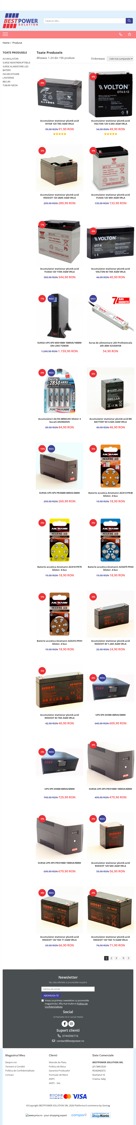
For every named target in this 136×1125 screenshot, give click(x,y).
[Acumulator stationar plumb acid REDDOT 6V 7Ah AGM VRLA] (59, 688)
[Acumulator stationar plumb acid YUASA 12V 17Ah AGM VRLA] (59, 242)
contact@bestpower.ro (70, 1041)
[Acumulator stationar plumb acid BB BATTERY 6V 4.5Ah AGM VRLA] (110, 391)
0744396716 (70, 1036)
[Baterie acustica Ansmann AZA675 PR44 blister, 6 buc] (110, 540)
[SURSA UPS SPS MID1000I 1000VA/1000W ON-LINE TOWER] (59, 316)
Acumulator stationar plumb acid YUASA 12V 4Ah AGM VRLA (110, 196)
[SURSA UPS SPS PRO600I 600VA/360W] (59, 466)
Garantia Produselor (59, 1070)
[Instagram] (71, 1024)
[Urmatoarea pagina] (128, 958)
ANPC (52, 1078)
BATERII (7, 70)
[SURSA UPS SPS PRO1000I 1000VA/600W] (110, 762)
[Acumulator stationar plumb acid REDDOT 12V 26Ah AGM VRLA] (59, 168)
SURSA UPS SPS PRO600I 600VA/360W (59, 492)
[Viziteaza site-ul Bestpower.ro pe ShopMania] (100, 1115)
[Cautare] (129, 21)
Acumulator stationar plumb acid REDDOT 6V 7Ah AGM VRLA (59, 716)
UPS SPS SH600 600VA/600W (59, 788)
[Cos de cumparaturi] (129, 34)
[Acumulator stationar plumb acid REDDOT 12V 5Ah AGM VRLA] (110, 836)
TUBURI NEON (10, 85)
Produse (17, 42)
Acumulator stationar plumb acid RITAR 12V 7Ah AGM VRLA (59, 122)
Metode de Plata (57, 1062)
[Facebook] (65, 1024)
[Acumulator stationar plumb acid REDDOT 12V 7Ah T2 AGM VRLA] (110, 910)
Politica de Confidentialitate (19, 1070)
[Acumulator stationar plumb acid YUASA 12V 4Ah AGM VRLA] (110, 168)
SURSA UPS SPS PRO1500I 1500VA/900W (59, 862)
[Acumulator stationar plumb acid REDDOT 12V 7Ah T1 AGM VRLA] (59, 910)
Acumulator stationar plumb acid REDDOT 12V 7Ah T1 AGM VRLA (59, 938)
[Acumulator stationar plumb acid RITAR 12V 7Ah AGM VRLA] (59, 93)
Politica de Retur (57, 1066)
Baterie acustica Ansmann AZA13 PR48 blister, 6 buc (110, 494)
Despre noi (11, 1062)
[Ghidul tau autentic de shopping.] (79, 1115)
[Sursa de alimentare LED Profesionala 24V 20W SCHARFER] (110, 316)
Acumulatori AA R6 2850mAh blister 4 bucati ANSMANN (59, 420)
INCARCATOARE (11, 74)
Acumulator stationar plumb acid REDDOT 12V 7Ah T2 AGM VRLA (110, 938)
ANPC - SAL (55, 1083)
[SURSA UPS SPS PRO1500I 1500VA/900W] (59, 836)
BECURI (6, 81)
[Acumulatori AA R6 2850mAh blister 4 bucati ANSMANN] (59, 391)
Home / (7, 42)
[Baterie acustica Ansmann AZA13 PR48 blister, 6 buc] (110, 466)
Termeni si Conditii (15, 1066)
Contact (9, 1074)
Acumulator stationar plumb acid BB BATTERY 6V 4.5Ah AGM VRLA (110, 420)
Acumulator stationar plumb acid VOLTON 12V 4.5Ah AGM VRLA (110, 122)
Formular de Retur (58, 1074)
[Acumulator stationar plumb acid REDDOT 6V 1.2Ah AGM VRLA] (110, 614)
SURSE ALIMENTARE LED (15, 66)
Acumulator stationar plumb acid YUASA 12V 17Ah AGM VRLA (59, 270)
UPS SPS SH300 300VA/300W (110, 714)
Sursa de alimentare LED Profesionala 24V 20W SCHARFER (110, 344)
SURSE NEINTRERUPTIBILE (16, 62)
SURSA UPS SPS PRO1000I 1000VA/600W (110, 788)
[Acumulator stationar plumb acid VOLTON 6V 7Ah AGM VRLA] (110, 242)
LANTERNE (8, 77)
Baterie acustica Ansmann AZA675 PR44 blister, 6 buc (110, 568)
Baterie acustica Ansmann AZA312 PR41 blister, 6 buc (59, 642)
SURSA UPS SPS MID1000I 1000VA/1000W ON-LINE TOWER (59, 344)
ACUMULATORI (11, 58)
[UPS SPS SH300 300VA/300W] (110, 688)
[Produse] (6, 35)
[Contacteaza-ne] (121, 34)
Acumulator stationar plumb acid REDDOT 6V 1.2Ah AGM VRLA (110, 642)
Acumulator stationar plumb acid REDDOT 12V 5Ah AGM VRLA (110, 864)
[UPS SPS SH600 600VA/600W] (59, 762)
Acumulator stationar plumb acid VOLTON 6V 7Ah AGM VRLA (110, 270)
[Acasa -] (20, 20)
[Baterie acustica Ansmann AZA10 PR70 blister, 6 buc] (59, 540)
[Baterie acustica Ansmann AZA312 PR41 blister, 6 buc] (59, 614)
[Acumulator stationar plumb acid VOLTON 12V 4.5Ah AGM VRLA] (110, 94)
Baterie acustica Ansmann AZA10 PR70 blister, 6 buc (59, 568)
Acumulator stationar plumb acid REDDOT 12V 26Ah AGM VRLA (59, 196)
